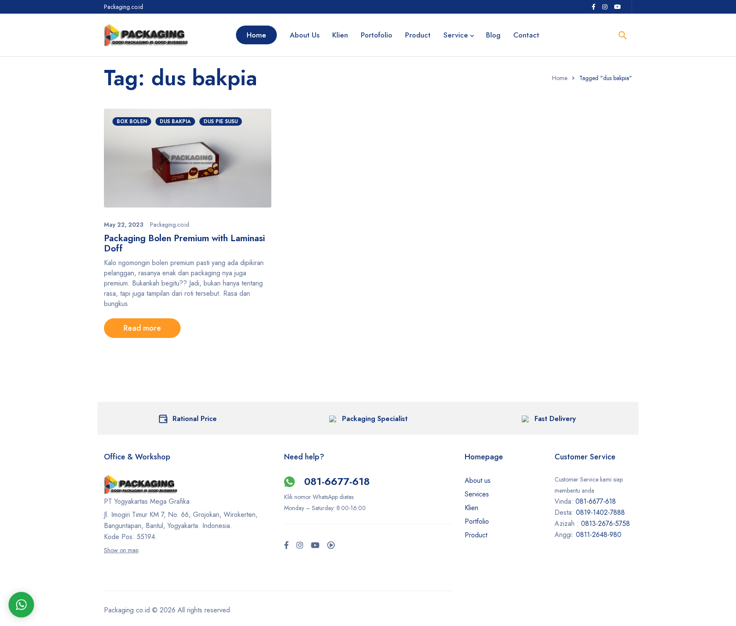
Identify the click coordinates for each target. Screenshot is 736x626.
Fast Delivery (555, 419)
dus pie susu (221, 121)
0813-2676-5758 (605, 523)
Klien (471, 508)
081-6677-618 (337, 481)
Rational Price (194, 419)
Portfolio (477, 521)
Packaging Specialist (375, 419)
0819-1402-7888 (601, 512)
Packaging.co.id (169, 224)
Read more (142, 328)
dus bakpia (175, 121)
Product (476, 535)
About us (478, 480)
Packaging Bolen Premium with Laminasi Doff (184, 243)
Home (559, 78)
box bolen (132, 121)
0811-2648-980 (598, 534)
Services (477, 494)
